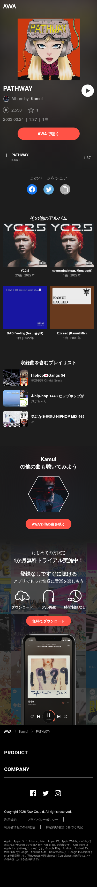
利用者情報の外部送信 (19, 827)
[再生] (87, 91)
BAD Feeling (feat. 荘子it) (25, 333)
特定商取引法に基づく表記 (64, 827)
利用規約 (10, 819)
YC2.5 (25, 270)
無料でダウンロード (48, 620)
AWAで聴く (48, 134)
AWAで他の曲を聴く (48, 524)
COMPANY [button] (16, 769)
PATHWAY (43, 731)
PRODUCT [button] (16, 752)
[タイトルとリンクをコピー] (65, 189)
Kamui (37, 99)
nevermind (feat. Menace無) (72, 270)
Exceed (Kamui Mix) (72, 333)
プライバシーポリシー (42, 819)
